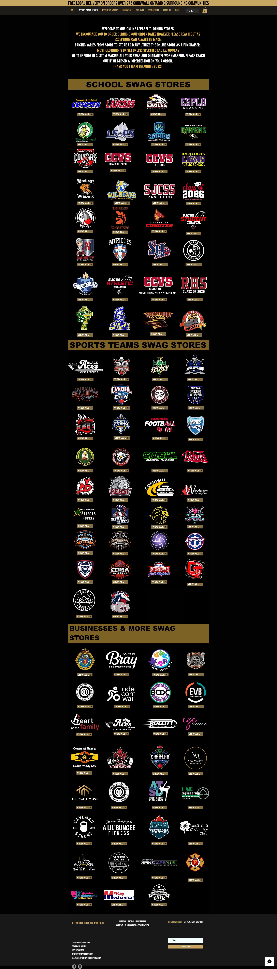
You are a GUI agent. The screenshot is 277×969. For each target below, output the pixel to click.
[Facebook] (74, 966)
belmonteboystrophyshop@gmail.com (86, 958)
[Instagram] (80, 966)
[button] (110, 10)
